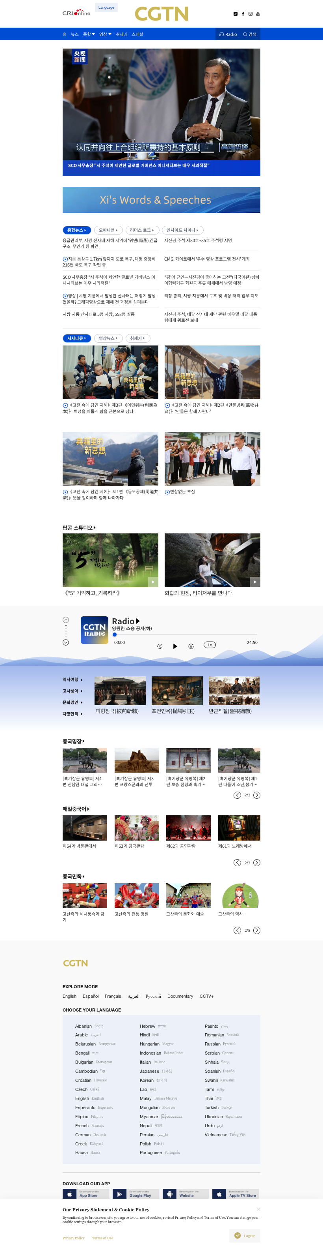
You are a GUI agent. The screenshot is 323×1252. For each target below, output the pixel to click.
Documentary (180, 996)
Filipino (89, 1116)
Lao (148, 1089)
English (69, 996)
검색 (252, 34)
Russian (220, 1044)
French (89, 1125)
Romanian (222, 1035)
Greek (89, 1144)
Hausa (87, 1152)
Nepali (151, 1125)
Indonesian (161, 1053)
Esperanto (94, 1107)
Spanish (220, 1071)
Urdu (214, 1125)
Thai (213, 1098)
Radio (231, 34)
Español (90, 996)
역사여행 (70, 679)
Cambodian (90, 1071)
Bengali (86, 1053)
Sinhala (217, 1062)
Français (113, 996)
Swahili (220, 1080)
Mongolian (157, 1107)
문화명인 (70, 702)
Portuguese (160, 1152)
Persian (154, 1134)
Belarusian (95, 1044)
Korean (153, 1080)
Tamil (215, 1089)
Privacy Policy (73, 1238)
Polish (152, 1144)
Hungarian (157, 1044)
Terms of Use (102, 1238)
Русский (153, 996)
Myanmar (161, 1116)
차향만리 (70, 714)
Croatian (91, 1080)
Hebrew (153, 1026)
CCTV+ (207, 996)
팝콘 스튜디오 (78, 528)
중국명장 (72, 741)
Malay (158, 1098)
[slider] (115, 634)
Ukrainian (223, 1116)
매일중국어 (74, 809)
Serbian (219, 1053)
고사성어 (70, 691)
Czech (87, 1089)
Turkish (218, 1107)
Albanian (89, 1026)
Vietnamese (225, 1134)
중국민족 (72, 876)
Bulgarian (93, 1062)
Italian (152, 1062)
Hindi (149, 1035)
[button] (115, 152)
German (90, 1134)
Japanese (156, 1071)
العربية (133, 996)
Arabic (88, 1035)
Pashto (216, 1026)
